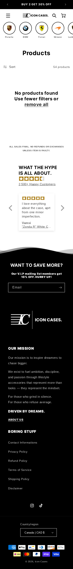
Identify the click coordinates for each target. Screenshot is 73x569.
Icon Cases (41, 561)
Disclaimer (15, 488)
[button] (8, 15)
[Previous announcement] (7, 4)
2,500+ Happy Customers (37, 184)
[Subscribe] (60, 287)
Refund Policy (17, 460)
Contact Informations (22, 442)
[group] (9, 30)
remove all (36, 104)
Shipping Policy (18, 479)
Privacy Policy (17, 451)
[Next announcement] (65, 4)
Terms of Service (20, 469)
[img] (38, 178)
